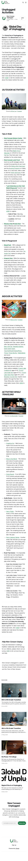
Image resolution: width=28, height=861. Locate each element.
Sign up (14, 845)
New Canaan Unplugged (10, 16)
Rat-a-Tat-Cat (8, 346)
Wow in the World (11, 459)
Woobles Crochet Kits (10, 377)
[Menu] (25, 2)
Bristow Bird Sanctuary (18, 166)
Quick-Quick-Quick (9, 348)
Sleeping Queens (18, 346)
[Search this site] (23, 2)
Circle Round (10, 474)
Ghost (17, 848)
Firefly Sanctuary (16, 172)
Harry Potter (10, 511)
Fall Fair (6, 155)
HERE (6, 78)
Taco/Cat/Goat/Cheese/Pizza (13, 351)
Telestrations (21, 353)
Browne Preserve (14, 168)
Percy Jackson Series (13, 537)
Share (22, 18)
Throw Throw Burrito (10, 353)
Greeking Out (10, 443)
